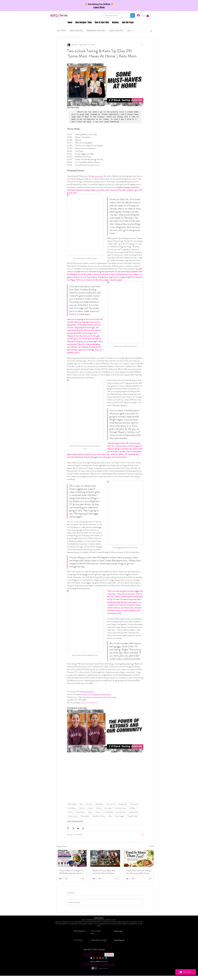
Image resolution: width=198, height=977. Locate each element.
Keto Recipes (72, 808)
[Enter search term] (132, 15)
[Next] (191, 5)
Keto (81, 804)
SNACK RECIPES (116, 30)
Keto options (99, 804)
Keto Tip (82, 808)
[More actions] (142, 45)
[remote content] (105, 768)
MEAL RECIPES (76, 30)
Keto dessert (134, 804)
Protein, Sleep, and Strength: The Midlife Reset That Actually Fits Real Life (71, 872)
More (129, 30)
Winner (70, 812)
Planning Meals (85, 816)
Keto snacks (108, 808)
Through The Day (132, 816)
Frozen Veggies (119, 816)
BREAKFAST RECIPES (96, 30)
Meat (110, 816)
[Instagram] (94, 958)
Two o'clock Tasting (120, 808)
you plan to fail (133, 812)
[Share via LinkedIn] (78, 828)
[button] (147, 15)
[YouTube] (100, 958)
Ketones (98, 808)
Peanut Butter (80, 812)
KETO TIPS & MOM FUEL (75, 821)
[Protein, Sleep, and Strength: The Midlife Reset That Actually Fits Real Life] (72, 858)
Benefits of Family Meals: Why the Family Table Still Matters (104, 872)
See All (152, 846)
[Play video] (105, 84)
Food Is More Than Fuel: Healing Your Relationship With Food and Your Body (138, 872)
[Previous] (7, 5)
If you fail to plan (121, 812)
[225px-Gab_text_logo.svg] (103, 958)
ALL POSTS (61, 30)
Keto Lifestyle (72, 804)
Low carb (90, 808)
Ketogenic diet (123, 804)
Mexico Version (72, 816)
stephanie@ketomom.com (99, 961)
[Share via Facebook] (68, 828)
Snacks (90, 812)
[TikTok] (97, 958)
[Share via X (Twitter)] (73, 828)
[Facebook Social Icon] (91, 958)
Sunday (97, 812)
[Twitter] (106, 958)
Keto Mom (89, 804)
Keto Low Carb (111, 804)
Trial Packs (132, 808)
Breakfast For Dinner (99, 816)
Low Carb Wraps (108, 812)
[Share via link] (83, 828)
